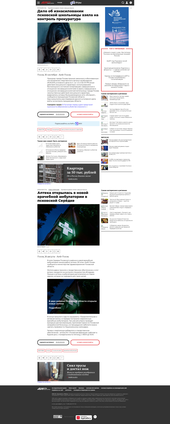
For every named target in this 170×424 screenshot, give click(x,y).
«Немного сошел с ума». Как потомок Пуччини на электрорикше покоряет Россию (116, 54)
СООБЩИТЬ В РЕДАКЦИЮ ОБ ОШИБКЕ (84, 390)
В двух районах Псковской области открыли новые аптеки (73, 302)
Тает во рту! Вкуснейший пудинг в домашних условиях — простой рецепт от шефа (120, 201)
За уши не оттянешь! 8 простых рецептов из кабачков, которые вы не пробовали (121, 220)
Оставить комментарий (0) (85, 114)
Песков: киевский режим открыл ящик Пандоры (119, 147)
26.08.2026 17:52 (42, 189)
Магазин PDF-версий (92, 388)
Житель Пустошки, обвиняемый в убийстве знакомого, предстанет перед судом (56, 157)
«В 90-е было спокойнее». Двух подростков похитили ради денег (120, 103)
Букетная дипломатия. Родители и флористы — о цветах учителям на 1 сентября (117, 69)
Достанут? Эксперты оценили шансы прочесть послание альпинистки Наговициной (121, 123)
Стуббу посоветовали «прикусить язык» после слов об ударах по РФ (119, 160)
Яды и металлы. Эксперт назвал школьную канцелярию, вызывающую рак (119, 98)
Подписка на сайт (57, 390)
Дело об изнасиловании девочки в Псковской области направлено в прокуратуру (87, 145)
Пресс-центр (72, 388)
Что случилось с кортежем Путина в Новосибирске (120, 166)
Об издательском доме (59, 388)
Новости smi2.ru (43, 184)
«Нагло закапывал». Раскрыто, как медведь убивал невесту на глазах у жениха (121, 214)
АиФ (47, 246)
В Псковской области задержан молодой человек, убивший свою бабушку (56, 151)
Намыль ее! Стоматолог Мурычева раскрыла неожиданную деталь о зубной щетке (120, 194)
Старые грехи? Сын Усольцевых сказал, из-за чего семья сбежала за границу (121, 117)
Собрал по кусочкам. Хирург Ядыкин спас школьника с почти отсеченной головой (121, 130)
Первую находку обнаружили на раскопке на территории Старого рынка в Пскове (117, 85)
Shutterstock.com (42, 65)
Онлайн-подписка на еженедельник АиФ (114, 388)
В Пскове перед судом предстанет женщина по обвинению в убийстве (53, 145)
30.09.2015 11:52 (41, 8)
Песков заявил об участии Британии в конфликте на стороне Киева (120, 140)
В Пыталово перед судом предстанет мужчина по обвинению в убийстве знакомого (70, 106)
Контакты (68, 390)
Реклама (81, 388)
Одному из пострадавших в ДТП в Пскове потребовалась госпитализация (117, 77)
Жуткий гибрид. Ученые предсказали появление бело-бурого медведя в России (121, 207)
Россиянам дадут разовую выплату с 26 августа (120, 153)
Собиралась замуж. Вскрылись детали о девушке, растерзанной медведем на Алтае (120, 227)
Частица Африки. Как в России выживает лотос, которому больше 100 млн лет (120, 111)
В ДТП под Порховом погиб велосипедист (117, 62)
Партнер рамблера (68, 416)
